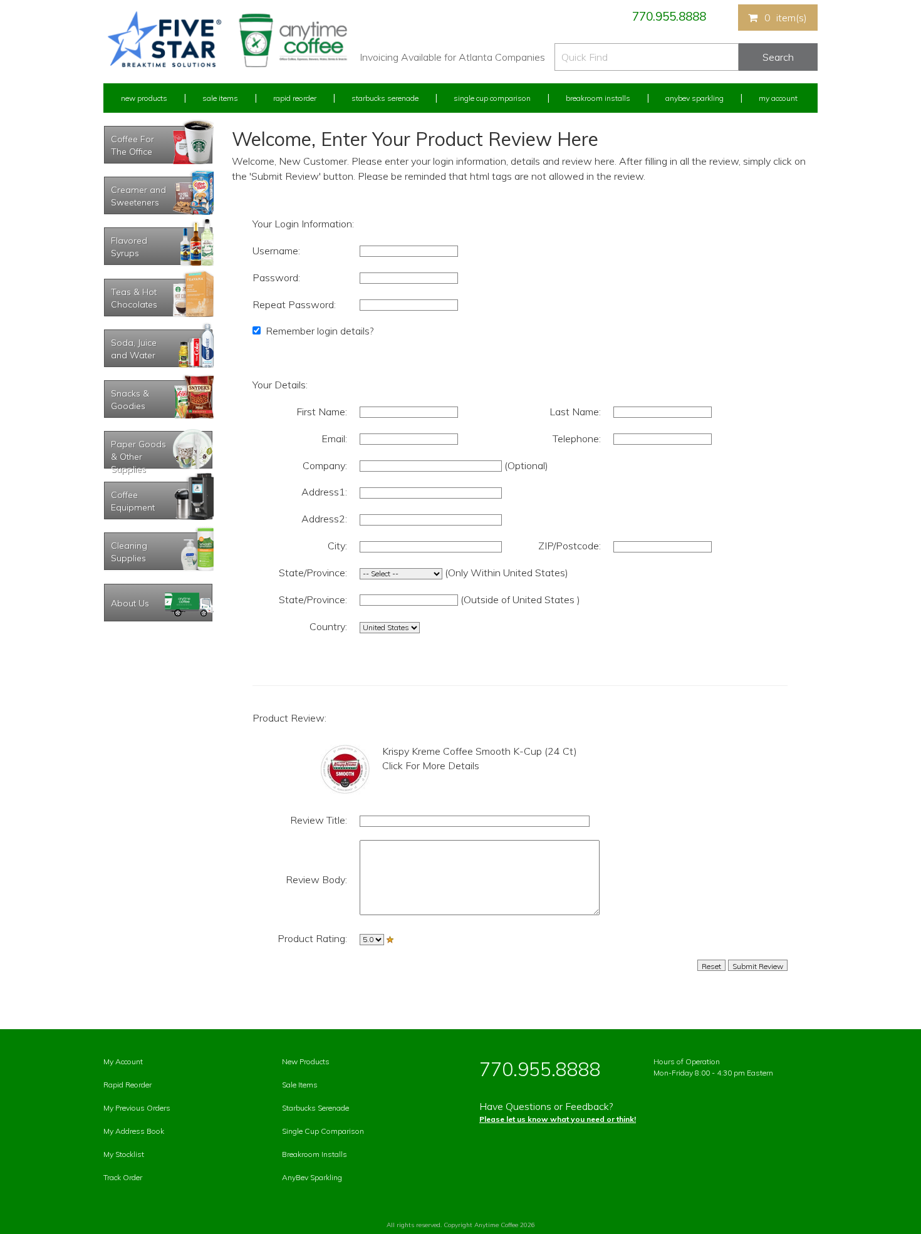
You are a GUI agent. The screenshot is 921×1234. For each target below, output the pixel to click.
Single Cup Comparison (492, 98)
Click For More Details (430, 765)
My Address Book (133, 1131)
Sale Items (220, 98)
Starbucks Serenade (385, 98)
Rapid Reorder (294, 98)
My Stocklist (123, 1154)
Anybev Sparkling (694, 98)
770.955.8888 (669, 16)
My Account (778, 98)
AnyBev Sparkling (312, 1177)
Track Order (122, 1177)
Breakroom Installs (598, 98)
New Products (144, 98)
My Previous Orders (136, 1107)
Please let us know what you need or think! (557, 1119)
